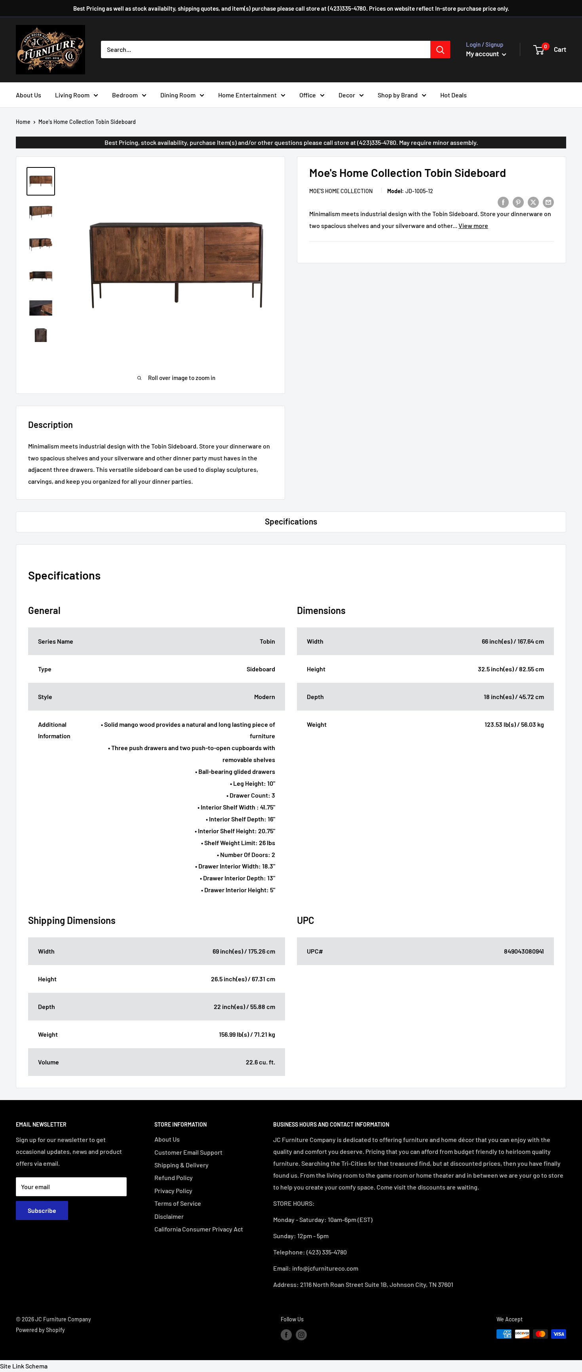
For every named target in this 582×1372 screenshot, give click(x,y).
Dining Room (178, 95)
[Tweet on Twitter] (533, 202)
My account (483, 53)
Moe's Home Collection (341, 191)
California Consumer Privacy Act (198, 1229)
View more (473, 225)
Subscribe (42, 1210)
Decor (347, 95)
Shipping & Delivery (181, 1165)
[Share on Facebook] (503, 202)
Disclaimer (169, 1216)
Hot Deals (453, 95)
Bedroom (125, 95)
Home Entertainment (247, 95)
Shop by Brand (398, 95)
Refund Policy (173, 1177)
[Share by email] (548, 202)
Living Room (72, 95)
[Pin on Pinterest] (518, 202)
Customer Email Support (188, 1152)
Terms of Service (177, 1203)
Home (23, 121)
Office (307, 95)
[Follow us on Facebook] (286, 1334)
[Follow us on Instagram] (301, 1334)
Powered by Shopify (40, 1329)
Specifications (291, 521)
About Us (28, 95)
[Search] (440, 49)
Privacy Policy (173, 1190)
